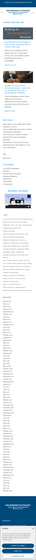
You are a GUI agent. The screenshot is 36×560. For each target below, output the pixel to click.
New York (16, 260)
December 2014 (8, 467)
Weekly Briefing (8, 290)
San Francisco (20, 278)
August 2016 (7, 415)
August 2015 (7, 446)
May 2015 (6, 454)
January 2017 (7, 402)
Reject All (18, 551)
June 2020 (6, 327)
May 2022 (6, 304)
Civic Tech (18, 225)
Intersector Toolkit (9, 252)
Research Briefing (9, 269)
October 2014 (7, 472)
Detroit (5, 237)
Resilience (21, 275)
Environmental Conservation (12, 174)
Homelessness (16, 246)
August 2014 (7, 478)
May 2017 (6, 392)
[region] (18, 543)
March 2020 (7, 332)
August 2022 (7, 301)
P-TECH (9, 263)
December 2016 (8, 405)
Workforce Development (23, 290)
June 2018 (6, 358)
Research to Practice (10, 275)
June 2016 (6, 420)
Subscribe (7, 158)
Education (6, 171)
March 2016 (7, 428)
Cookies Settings (18, 556)
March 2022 (7, 306)
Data (26, 234)
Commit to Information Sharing (13, 234)
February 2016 (7, 431)
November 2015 (8, 439)
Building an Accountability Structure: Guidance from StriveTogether (18, 44)
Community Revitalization (11, 168)
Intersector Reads (23, 249)
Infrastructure (7, 179)
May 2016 (6, 423)
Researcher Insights (23, 269)
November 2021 (8, 312)
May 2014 (6, 485)
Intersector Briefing (9, 249)
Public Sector (27, 263)
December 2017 (8, 374)
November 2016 (8, 407)
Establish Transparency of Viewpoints (16, 243)
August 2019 (7, 340)
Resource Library (9, 278)
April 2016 (6, 426)
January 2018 (7, 371)
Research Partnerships (10, 272)
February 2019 (7, 350)
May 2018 (6, 361)
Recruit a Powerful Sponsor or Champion (17, 266)
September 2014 (8, 475)
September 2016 (8, 413)
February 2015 (7, 462)
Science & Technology (10, 281)
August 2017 (7, 384)
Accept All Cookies (18, 545)
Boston (5, 222)
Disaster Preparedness (16, 237)
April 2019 (6, 345)
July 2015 (6, 449)
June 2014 (6, 483)
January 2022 (7, 309)
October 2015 (7, 441)
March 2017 (6, 397)
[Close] (33, 528)
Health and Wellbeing (10, 176)
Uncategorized (8, 184)
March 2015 (6, 459)
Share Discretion (8, 287)
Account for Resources (10, 219)
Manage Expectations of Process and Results (15, 256)
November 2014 (8, 470)
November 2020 (8, 324)
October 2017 (7, 379)
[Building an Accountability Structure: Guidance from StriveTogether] (18, 33)
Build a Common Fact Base (17, 222)
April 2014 (6, 488)
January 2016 (7, 433)
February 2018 (7, 369)
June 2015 (6, 452)
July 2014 (6, 480)
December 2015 (8, 436)
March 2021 (6, 319)
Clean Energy (27, 225)
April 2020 (6, 330)
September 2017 (8, 382)
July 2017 (6, 387)
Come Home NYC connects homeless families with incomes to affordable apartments (15, 137)
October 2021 (7, 314)
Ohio (4, 263)
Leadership (20, 252)
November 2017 (8, 376)
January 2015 (7, 465)
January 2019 (7, 353)
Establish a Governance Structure (14, 240)
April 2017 (6, 395)
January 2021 (7, 322)
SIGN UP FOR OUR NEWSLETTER (18, 2)
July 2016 (6, 418)
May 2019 (6, 343)
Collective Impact (9, 231)
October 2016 (7, 410)
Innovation (25, 246)
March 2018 (7, 366)
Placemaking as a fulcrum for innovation (16, 142)
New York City (25, 260)
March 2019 (6, 348)
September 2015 (8, 444)
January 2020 (7, 337)
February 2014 (7, 490)
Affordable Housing (26, 219)
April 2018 (6, 363)
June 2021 (6, 317)
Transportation (7, 181)
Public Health (17, 263)
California (6, 225)
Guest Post (6, 246)
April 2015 (6, 457)
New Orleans (7, 260)
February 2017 (7, 400)
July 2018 (6, 356)
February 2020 (8, 335)
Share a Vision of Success (11, 284)
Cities (12, 225)
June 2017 (6, 389)
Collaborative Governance (12, 228)
